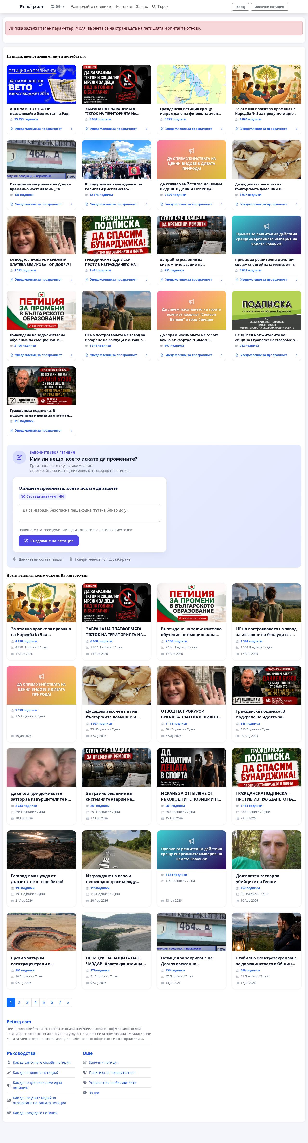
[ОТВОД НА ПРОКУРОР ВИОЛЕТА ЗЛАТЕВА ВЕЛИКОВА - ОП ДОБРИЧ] (41, 250)
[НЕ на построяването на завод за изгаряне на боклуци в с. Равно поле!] (116, 326)
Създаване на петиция (52, 540)
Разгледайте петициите (91, 7)
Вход (240, 7)
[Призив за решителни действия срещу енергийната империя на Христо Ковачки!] (266, 250)
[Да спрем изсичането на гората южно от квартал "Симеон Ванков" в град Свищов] (191, 326)
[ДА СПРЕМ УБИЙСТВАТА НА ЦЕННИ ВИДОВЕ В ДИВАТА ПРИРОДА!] (191, 175)
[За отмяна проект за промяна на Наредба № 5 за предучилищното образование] (266, 99)
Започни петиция (269, 7)
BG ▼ (60, 6)
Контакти (124, 7)
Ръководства (21, 1053)
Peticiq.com (32, 6)
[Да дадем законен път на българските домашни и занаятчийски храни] (266, 175)
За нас (142, 7)
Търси (162, 7)
